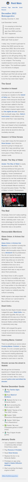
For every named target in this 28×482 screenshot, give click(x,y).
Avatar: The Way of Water (11, 164)
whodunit (8, 253)
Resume (4, 10)
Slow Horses (6, 143)
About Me (15, 7)
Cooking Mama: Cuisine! (10, 346)
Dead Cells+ (18, 312)
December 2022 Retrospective (9, 14)
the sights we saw (10, 111)
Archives (4, 7)
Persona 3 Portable (15, 450)
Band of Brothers (10, 396)
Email (20, 7)
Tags (9, 7)
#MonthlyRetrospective (10, 476)
